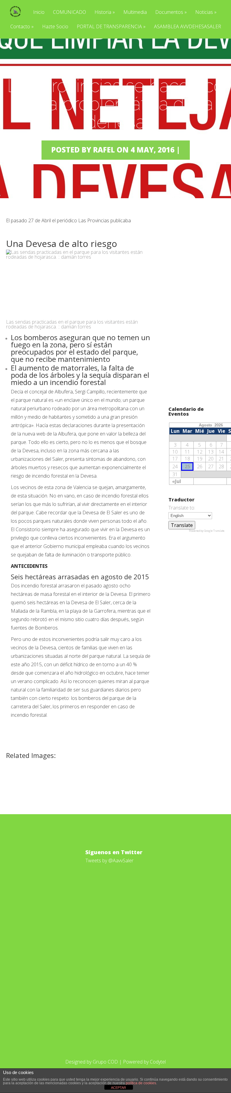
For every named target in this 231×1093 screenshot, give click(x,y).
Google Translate (214, 531)
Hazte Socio (55, 27)
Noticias (206, 12)
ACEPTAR (118, 1087)
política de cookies (141, 1083)
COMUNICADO (69, 12)
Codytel (158, 1061)
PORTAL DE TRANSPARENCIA (111, 27)
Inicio (39, 12)
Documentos (171, 12)
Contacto (22, 27)
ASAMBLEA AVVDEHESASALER (187, 27)
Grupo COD (105, 1061)
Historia (104, 12)
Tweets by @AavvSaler (109, 860)
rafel (104, 150)
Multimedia (135, 12)
